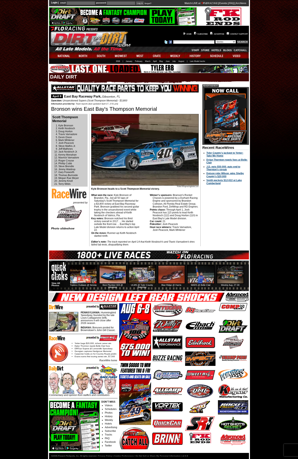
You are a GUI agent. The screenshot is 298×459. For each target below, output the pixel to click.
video (239, 55)
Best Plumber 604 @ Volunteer (113, 286)
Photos (109, 412)
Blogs (227, 50)
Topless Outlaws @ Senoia (83, 285)
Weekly (109, 420)
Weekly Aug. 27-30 (230, 285)
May (161, 61)
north (83, 55)
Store (205, 50)
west (140, 55)
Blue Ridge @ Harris (171, 285)
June (168, 61)
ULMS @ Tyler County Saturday (142, 286)
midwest (121, 55)
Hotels (216, 50)
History (109, 416)
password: (101, 3)
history (195, 55)
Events (223, 3)
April (155, 61)
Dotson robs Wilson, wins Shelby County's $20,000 (225, 175)
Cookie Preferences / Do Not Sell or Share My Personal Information (147, 456)
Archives (241, 3)
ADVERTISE (219, 34)
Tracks (108, 434)
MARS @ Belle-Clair (201, 285)
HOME (189, 34)
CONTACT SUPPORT (239, 34)
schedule (217, 55)
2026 (118, 61)
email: (63, 3)
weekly (175, 55)
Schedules (111, 409)
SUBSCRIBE (202, 34)
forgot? (148, 3)
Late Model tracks (197, 61)
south (101, 55)
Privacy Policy (105, 456)
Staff (195, 50)
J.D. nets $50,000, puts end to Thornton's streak (223, 168)
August (181, 61)
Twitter (108, 445)
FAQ (231, 3)
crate (157, 55)
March (147, 61)
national (62, 55)
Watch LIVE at (192, 3)
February (139, 61)
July (174, 61)
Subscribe (110, 431)
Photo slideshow (62, 228)
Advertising (111, 427)
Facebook (110, 442)
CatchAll (240, 50)
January (129, 61)
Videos (109, 405)
